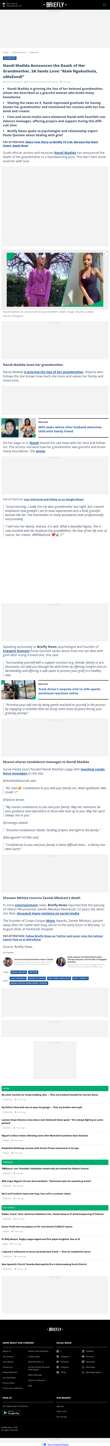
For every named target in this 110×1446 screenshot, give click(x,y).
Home (6, 52)
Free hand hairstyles (59, 978)
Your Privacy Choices (58, 1444)
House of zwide (37, 978)
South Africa (7, 1269)
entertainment (26, 905)
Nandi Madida (65, 153)
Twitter (33, 972)
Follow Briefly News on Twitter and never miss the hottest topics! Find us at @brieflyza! (53, 937)
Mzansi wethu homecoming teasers (29, 983)
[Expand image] (105, 252)
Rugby (5, 1244)
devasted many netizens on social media (48, 913)
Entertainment (18, 52)
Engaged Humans (16, 651)
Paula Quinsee (52, 82)
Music (50, 920)
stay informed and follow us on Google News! (54, 499)
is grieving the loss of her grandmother (53, 372)
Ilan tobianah (18, 978)
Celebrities (34, 52)
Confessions (7, 1099)
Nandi (34, 443)
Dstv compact (80, 978)
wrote (40, 451)
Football (6, 1140)
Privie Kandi (33, 82)
